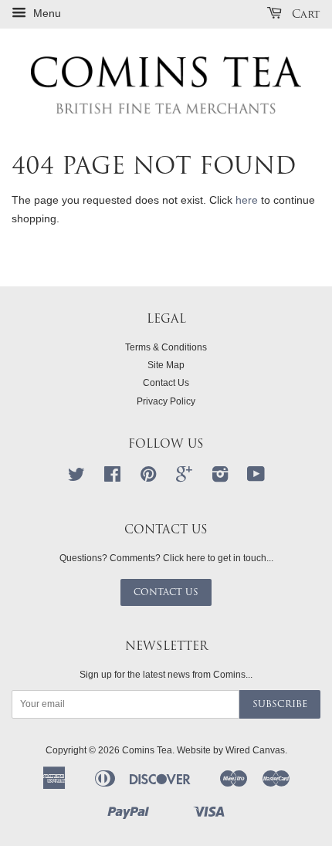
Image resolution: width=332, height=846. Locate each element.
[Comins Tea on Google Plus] (184, 477)
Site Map (166, 365)
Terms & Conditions (166, 347)
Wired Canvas (255, 750)
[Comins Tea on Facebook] (112, 477)
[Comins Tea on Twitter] (76, 477)
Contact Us (166, 382)
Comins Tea (147, 750)
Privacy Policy (166, 401)
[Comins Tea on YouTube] (256, 477)
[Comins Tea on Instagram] (220, 477)
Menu (45, 13)
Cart (304, 13)
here (246, 200)
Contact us (166, 592)
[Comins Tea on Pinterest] (148, 477)
